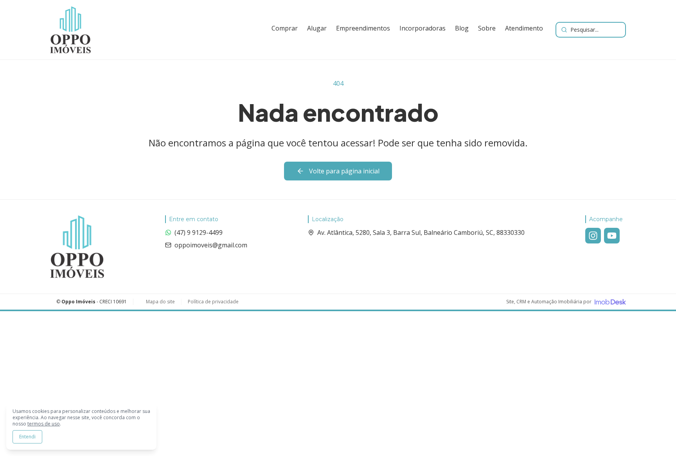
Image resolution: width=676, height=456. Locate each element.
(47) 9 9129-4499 (198, 232)
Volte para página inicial (344, 171)
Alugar (317, 28)
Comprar (284, 28)
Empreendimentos (363, 28)
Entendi (27, 436)
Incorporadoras (422, 28)
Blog (462, 28)
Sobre (487, 28)
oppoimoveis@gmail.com (210, 245)
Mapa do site (160, 302)
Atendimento (524, 28)
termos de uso (43, 423)
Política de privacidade (213, 302)
